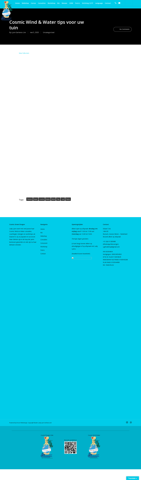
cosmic (41, 199)
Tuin (62, 199)
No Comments (124, 29)
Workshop (43, 247)
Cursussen (43, 243)
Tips (58, 199)
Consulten (43, 240)
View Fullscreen (24, 53)
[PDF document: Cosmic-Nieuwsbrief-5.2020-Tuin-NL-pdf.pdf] (70, 124)
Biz (41, 233)
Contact (43, 254)
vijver (35, 199)
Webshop (43, 236)
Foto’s (42, 250)
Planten (29, 199)
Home (42, 229)
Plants (68, 199)
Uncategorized (48, 32)
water (48, 199)
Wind (53, 199)
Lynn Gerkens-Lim (19, 32)
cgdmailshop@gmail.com (111, 247)
